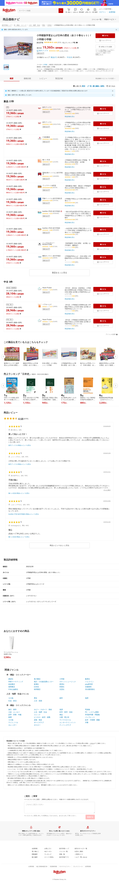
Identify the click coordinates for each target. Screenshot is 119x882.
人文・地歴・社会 (34, 25)
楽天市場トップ (7, 25)
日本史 (49, 25)
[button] (75, 10)
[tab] (12, 78)
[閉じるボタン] (116, 29)
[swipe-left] (3, 356)
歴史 (43, 25)
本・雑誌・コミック (20, 25)
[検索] (61, 10)
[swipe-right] (115, 356)
